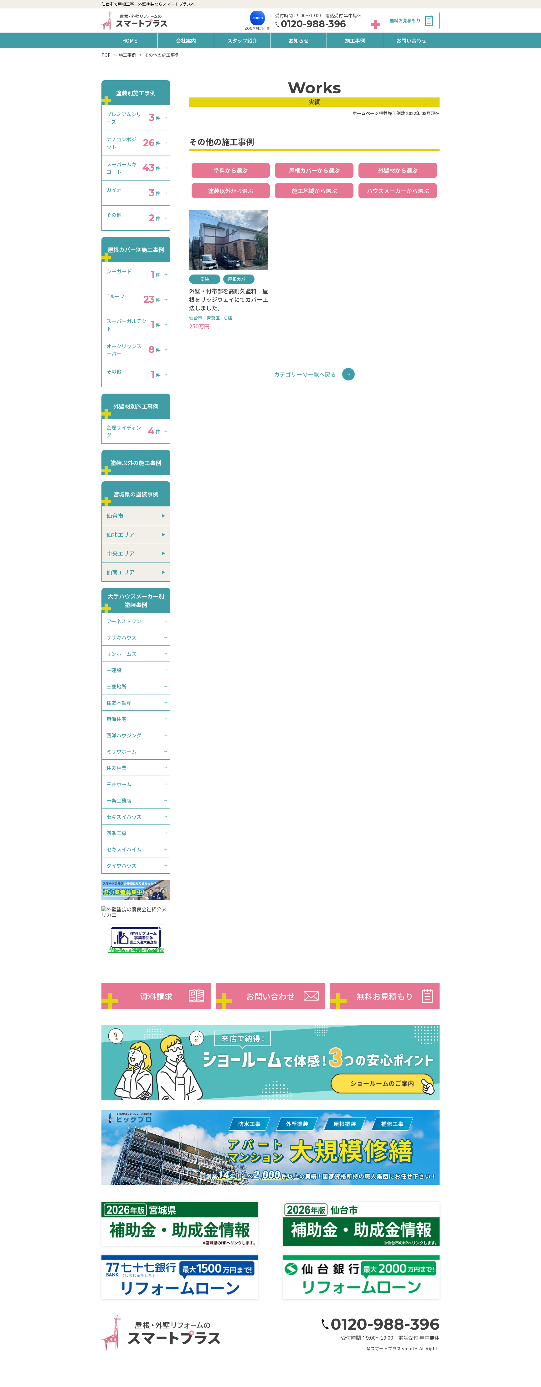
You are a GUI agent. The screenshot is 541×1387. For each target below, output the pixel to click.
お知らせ (299, 40)
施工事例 (355, 40)
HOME (129, 40)
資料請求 (156, 996)
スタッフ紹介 (242, 40)
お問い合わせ (411, 40)
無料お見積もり (405, 20)
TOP (106, 55)
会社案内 (186, 40)
